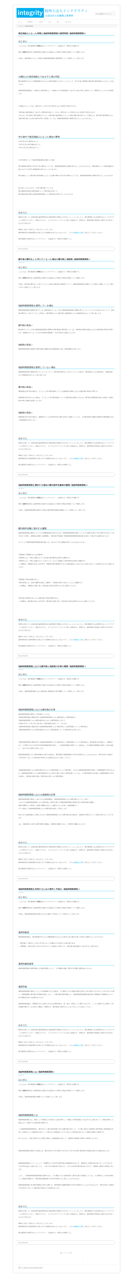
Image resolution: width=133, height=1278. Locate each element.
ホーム (20, 22)
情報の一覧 (78, 232)
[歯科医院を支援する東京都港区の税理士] (51, 13)
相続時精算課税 (24, 248)
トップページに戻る (67, 1252)
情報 (58, 22)
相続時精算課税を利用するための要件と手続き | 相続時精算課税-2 (49, 889)
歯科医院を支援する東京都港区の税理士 (33, 1267)
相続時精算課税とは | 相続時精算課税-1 (36, 1072)
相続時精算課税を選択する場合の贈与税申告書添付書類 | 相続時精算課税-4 (52, 485)
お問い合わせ (68, 22)
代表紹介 (41, 22)
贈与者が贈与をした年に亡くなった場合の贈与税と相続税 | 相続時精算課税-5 (54, 259)
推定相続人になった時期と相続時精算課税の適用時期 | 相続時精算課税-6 (52, 33)
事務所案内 (30, 22)
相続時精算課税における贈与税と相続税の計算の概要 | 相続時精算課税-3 (52, 666)
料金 (50, 22)
